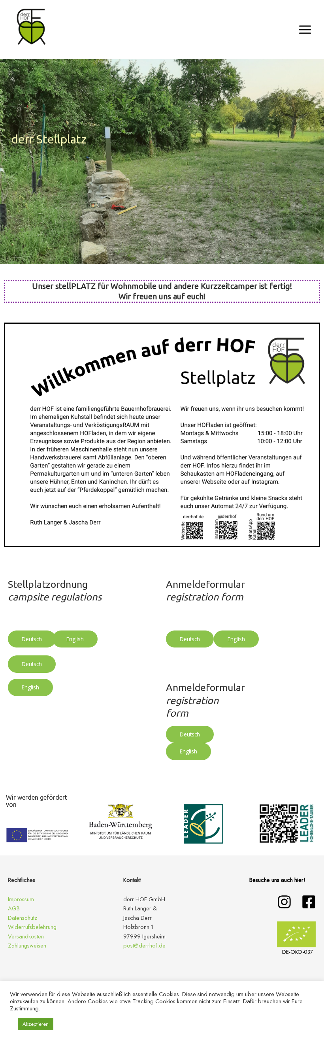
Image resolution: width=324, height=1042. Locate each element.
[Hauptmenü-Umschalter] (305, 29)
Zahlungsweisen (27, 945)
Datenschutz (22, 918)
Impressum (21, 899)
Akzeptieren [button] (36, 1024)
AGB (14, 908)
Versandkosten (26, 936)
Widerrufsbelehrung (32, 927)
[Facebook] (308, 902)
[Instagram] (284, 902)
